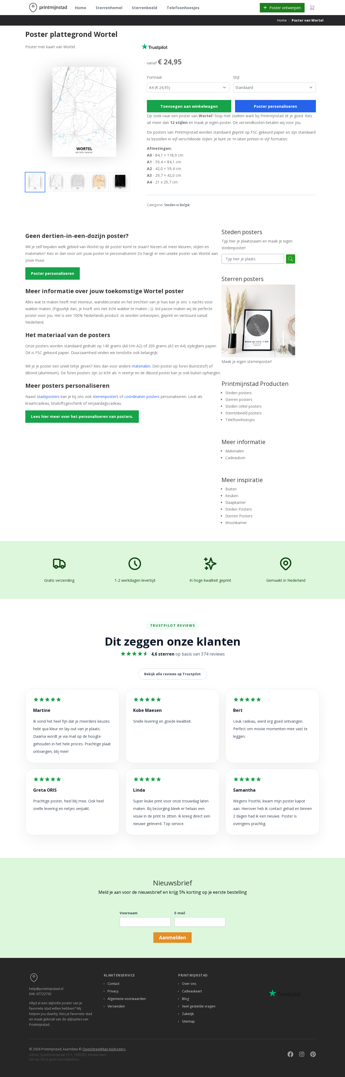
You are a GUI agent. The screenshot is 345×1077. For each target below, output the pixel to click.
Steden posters (238, 392)
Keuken (231, 495)
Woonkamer (236, 522)
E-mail (179, 913)
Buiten (231, 488)
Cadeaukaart (192, 991)
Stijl (236, 77)
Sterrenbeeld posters (243, 412)
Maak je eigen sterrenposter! (247, 361)
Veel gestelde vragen (198, 1006)
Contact (113, 983)
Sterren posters (238, 399)
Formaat (154, 77)
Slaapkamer (235, 502)
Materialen (234, 450)
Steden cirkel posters (243, 406)
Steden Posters (238, 509)
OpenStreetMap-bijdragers (103, 1049)
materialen (141, 366)
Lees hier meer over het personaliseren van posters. (82, 416)
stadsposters (48, 396)
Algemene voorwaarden (127, 998)
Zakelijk (188, 1014)
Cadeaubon (235, 457)
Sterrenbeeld (144, 7)
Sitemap (188, 1021)
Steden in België (177, 205)
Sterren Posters (239, 515)
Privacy (113, 991)
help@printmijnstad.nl (46, 988)
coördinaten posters (142, 396)
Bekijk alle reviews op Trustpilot (172, 674)
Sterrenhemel (109, 7)
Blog (185, 998)
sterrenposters (105, 396)
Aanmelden (172, 937)
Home (80, 7)
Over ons (189, 983)
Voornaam (128, 913)
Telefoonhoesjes (183, 7)
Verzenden (116, 1006)
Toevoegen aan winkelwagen (189, 106)
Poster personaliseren (275, 106)
